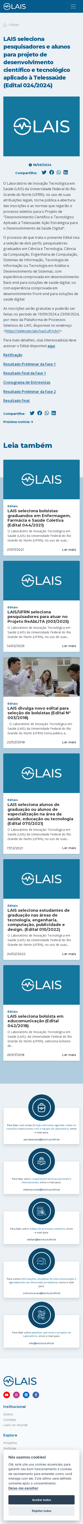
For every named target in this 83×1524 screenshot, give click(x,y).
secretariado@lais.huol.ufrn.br (41, 1139)
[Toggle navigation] (73, 6)
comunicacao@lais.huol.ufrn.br (41, 1293)
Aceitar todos (41, 1500)
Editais (14, 24)
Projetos (10, 1443)
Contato (9, 1420)
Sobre (8, 1414)
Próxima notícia (16, 422)
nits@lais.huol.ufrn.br (41, 1343)
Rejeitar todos (41, 1511)
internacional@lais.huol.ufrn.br (41, 1189)
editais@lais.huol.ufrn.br (41, 1239)
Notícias (9, 1448)
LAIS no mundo (15, 1425)
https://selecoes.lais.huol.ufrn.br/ (32, 330)
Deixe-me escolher (23, 1488)
